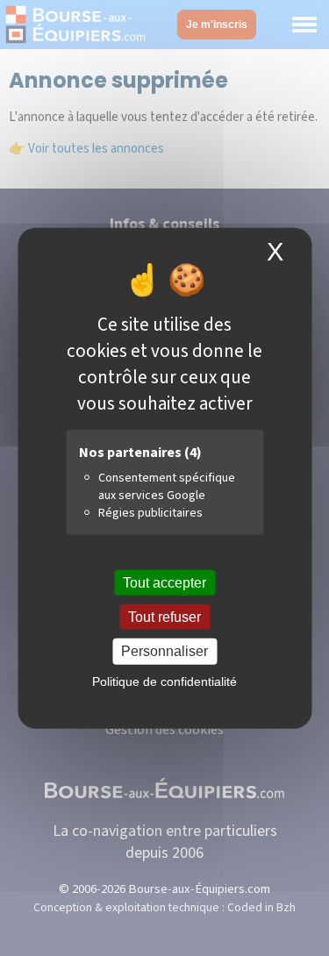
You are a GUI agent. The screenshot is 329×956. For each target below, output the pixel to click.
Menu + (304, 24)
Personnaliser (164, 651)
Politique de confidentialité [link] (164, 681)
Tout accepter (164, 582)
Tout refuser (164, 617)
